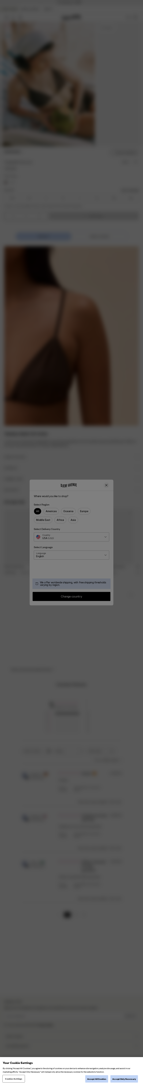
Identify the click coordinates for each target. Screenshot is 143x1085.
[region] (71, 1071)
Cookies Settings (13, 1078)
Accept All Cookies (96, 1078)
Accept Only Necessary (124, 1078)
